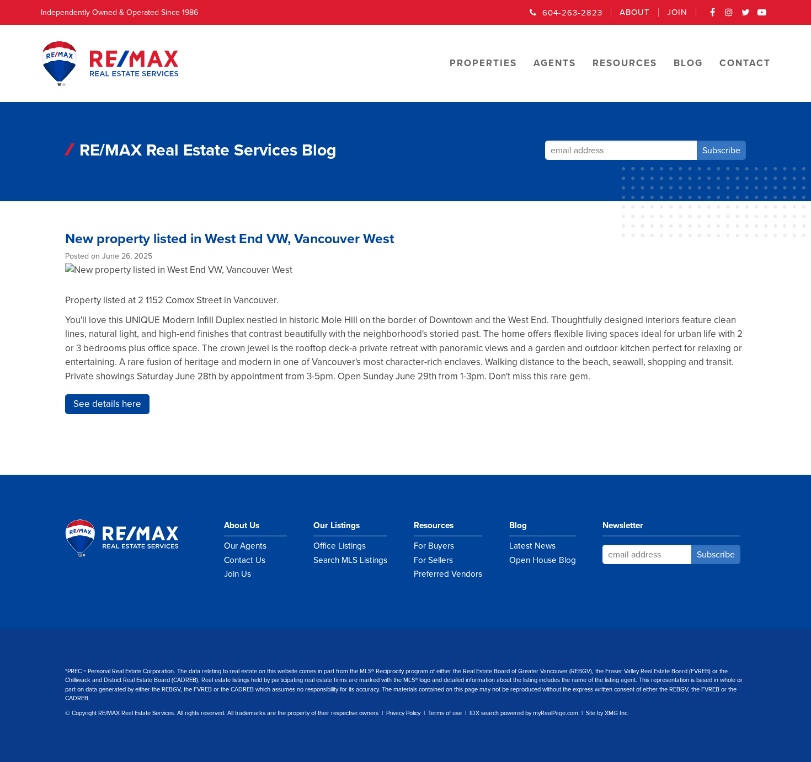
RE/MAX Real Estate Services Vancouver (134, 538)
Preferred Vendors (448, 574)
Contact (745, 63)
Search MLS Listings (350, 560)
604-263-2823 (572, 12)
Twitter (746, 16)
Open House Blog (542, 560)
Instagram (729, 16)
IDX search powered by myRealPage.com (523, 713)
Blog (518, 525)
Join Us (237, 574)
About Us (241, 525)
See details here (107, 404)
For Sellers (433, 560)
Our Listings (336, 525)
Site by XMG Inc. (607, 713)
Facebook (713, 16)
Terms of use (445, 713)
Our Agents (245, 546)
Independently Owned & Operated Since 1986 (119, 12)
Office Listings (339, 546)
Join (677, 12)
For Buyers (434, 546)
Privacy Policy (403, 713)
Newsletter (622, 525)
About (635, 12)
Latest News (532, 546)
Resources (433, 525)
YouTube (762, 16)
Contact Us (244, 560)
